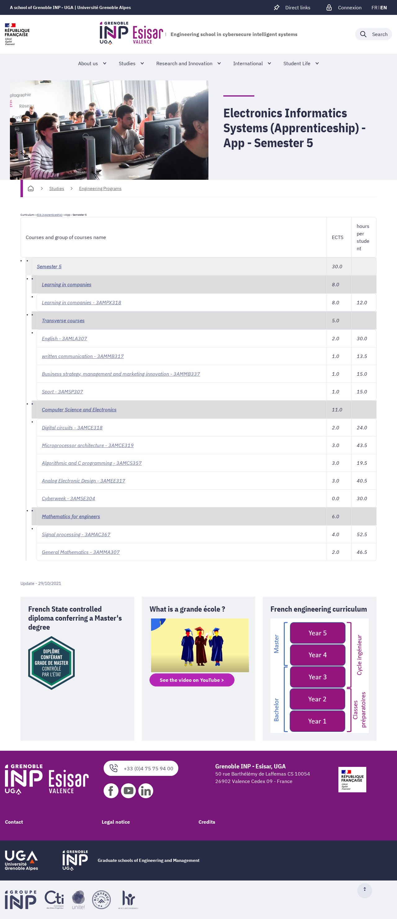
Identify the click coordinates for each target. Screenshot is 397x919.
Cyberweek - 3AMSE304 (68, 498)
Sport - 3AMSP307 (62, 391)
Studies (56, 188)
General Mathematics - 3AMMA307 (81, 552)
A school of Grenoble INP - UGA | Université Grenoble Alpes (70, 7)
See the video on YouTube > (192, 680)
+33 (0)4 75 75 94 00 (148, 768)
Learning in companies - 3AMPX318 (81, 302)
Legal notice (116, 822)
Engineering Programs (100, 188)
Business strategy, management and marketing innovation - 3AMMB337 (121, 374)
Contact (14, 822)
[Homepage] (30, 188)
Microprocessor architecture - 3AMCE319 (88, 445)
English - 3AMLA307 (64, 338)
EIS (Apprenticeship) (49, 214)
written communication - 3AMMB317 (83, 356)
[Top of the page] (367, 890)
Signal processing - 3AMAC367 (76, 534)
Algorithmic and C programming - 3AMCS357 (92, 463)
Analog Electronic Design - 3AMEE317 (83, 481)
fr (374, 7)
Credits (206, 822)
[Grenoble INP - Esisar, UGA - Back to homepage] (131, 34)
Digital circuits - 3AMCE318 (72, 427)
